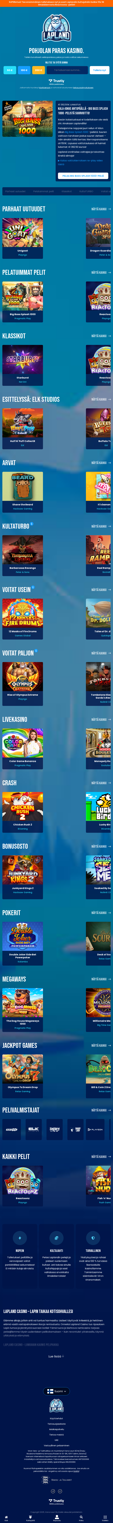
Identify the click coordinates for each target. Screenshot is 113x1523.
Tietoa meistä (56, 1434)
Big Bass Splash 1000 (76, 132)
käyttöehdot (44, 87)
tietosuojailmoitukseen (83, 87)
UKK (56, 1440)
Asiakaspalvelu (56, 1429)
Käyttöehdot (56, 1418)
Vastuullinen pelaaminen (56, 1445)
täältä (76, 1471)
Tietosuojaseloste (57, 1423)
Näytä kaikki (99, 209)
